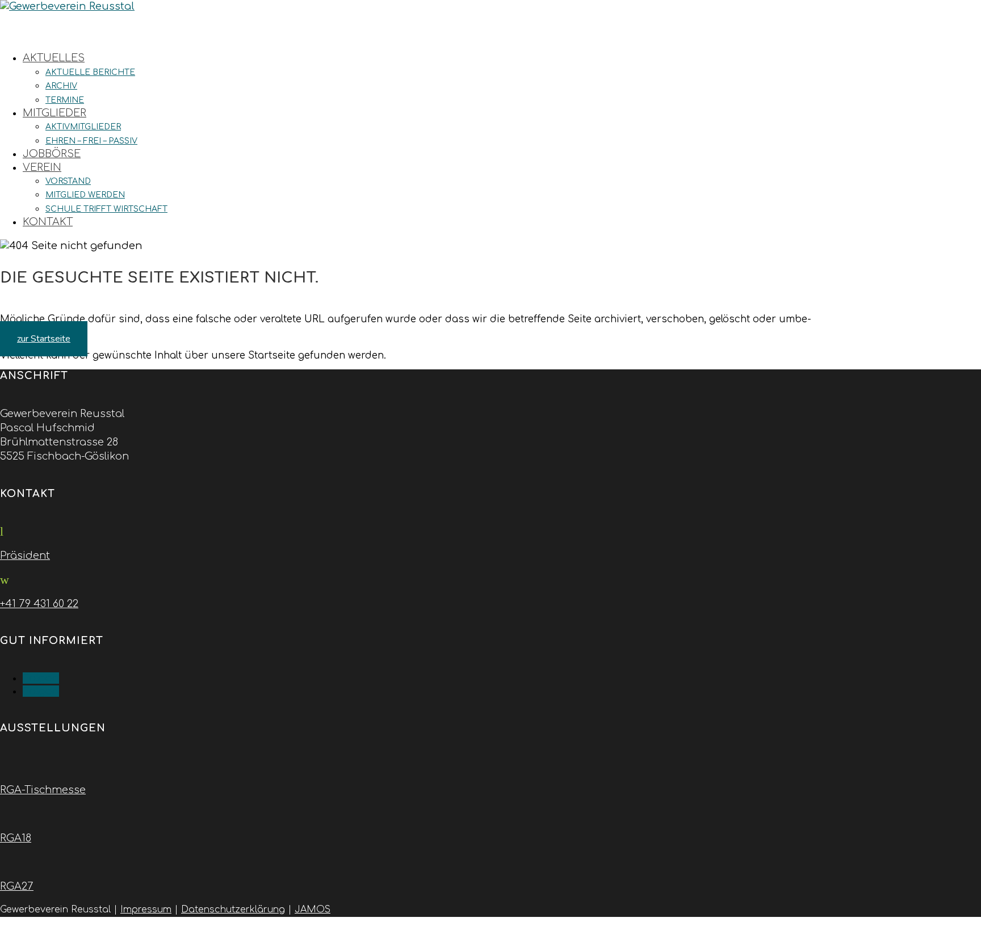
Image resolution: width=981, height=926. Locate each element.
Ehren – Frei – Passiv (91, 141)
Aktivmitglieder (83, 127)
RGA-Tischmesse (43, 789)
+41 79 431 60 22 (39, 603)
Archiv (61, 86)
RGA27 (16, 886)
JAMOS (312, 909)
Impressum (145, 909)
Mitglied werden (85, 195)
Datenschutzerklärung (233, 909)
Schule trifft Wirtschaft (106, 209)
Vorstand (68, 181)
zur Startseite (43, 338)
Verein (42, 167)
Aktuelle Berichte (90, 72)
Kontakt (48, 222)
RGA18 (15, 838)
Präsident (25, 555)
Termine (64, 100)
